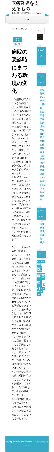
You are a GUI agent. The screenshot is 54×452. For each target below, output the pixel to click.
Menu (27, 19)
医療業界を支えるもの (25, 6)
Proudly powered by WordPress (19, 442)
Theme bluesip (39, 442)
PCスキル (40, 261)
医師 (39, 264)
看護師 (39, 291)
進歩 (42, 242)
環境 (42, 231)
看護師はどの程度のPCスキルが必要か (42, 185)
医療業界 (41, 276)
